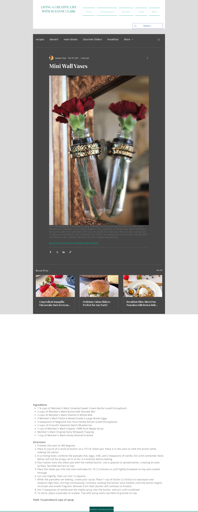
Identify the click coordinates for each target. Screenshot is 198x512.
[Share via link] (70, 252)
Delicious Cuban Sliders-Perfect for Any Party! (97, 303)
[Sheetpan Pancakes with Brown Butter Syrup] (142, 286)
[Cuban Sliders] (99, 286)
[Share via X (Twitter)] (57, 252)
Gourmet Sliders (92, 39)
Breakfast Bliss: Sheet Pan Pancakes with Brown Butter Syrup (142, 303)
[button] (126, 12)
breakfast (113, 39)
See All (159, 270)
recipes (40, 39)
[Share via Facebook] (50, 252)
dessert (54, 39)
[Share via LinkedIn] (63, 252)
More (127, 39)
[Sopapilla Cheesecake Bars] (55, 286)
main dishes (71, 39)
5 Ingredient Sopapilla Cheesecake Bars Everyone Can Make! (54, 303)
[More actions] (147, 58)
